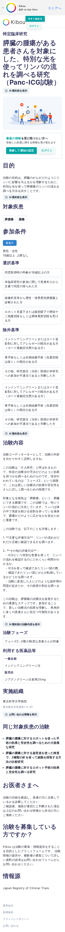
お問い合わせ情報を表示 (23, 714)
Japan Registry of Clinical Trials (26, 888)
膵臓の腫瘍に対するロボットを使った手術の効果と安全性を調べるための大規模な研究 (32, 742)
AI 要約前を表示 (18, 90)
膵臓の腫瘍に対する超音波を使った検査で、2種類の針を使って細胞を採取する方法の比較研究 (33, 757)
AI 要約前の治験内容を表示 (24, 624)
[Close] (3, 8)
